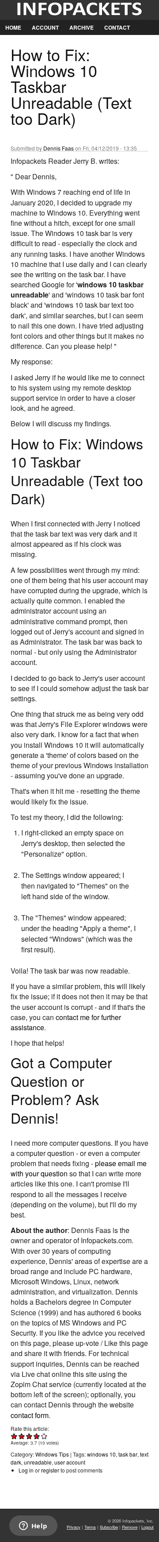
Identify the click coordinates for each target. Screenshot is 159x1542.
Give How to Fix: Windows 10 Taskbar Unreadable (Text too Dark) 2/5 (22, 1436)
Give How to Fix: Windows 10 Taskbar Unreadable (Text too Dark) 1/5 (14, 1436)
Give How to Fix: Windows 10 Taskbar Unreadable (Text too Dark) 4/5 (37, 1436)
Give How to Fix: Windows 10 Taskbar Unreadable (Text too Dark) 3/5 (29, 1436)
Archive (81, 27)
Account (45, 27)
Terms (90, 1527)
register (50, 1470)
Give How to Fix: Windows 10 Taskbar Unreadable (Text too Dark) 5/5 (44, 1436)
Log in (26, 1470)
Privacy (73, 1527)
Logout (147, 1527)
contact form (30, 1415)
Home (13, 27)
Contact (117, 27)
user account (69, 1462)
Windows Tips (52, 1454)
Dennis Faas (58, 148)
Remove (129, 1527)
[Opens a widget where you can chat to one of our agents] (33, 1526)
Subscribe (109, 1527)
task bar (127, 1454)
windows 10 (101, 1454)
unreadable (38, 1462)
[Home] (79, 10)
